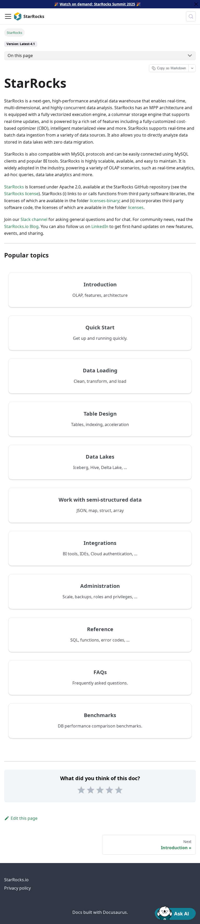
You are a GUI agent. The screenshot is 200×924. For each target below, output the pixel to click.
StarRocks (14, 187)
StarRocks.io (16, 880)
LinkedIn (99, 226)
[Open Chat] (175, 912)
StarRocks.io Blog (21, 226)
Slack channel (34, 219)
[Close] (196, 4)
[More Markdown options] (192, 68)
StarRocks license (21, 193)
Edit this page (24, 818)
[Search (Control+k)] (191, 16)
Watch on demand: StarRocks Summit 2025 (97, 4)
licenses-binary (104, 201)
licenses (135, 207)
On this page (20, 55)
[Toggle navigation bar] (8, 16)
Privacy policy (17, 888)
